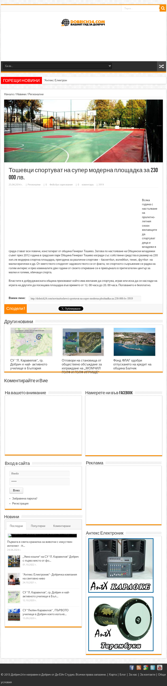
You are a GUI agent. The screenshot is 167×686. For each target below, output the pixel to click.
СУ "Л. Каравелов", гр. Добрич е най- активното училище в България (28, 364)
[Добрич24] (83, 28)
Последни (16, 526)
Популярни (38, 526)
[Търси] (163, 8)
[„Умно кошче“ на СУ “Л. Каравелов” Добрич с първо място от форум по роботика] (14, 561)
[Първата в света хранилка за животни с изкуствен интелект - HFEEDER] (42, 535)
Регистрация (20, 503)
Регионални (35, 94)
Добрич (46, 674)
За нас (133, 674)
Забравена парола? (24, 498)
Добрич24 (17, 674)
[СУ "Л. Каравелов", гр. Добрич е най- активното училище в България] (31, 342)
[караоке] (121, 591)
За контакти (147, 674)
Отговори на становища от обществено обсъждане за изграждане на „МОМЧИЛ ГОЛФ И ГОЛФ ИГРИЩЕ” (82, 366)
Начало (9, 94)
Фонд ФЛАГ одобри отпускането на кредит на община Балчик (132, 364)
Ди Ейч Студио (64, 674)
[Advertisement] (83, 46)
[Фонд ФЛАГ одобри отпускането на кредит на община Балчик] (134, 342)
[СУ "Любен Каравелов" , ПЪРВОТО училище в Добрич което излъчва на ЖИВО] (14, 615)
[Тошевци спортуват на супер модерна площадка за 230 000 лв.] (83, 161)
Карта (113, 674)
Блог (123, 674)
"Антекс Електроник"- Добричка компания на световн (78, 80)
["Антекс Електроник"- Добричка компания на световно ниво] (14, 579)
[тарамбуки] (121, 650)
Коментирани (61, 526)
